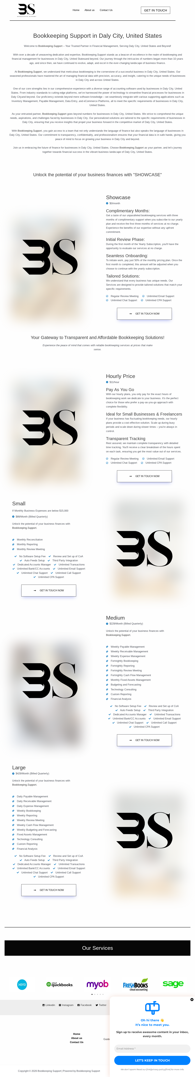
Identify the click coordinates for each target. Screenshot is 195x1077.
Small (18, 503)
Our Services (97, 948)
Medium (115, 618)
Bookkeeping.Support (50, 46)
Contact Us (76, 1042)
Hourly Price (120, 376)
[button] (155, 10)
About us (76, 1038)
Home (76, 1034)
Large (19, 767)
